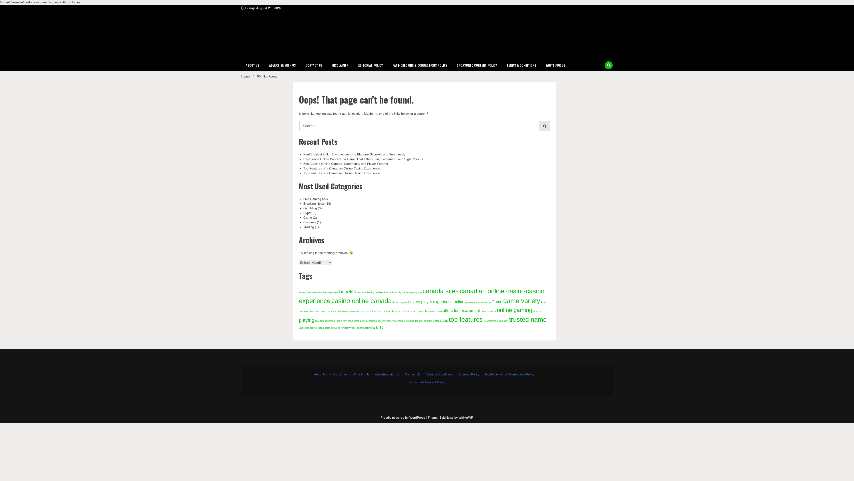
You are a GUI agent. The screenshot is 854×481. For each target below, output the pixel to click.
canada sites (441, 291)
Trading (308, 227)
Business (309, 222)
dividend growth (401, 302)
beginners (333, 292)
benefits (347, 291)
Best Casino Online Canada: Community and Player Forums (345, 163)
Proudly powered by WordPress (403, 417)
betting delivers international (382, 292)
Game (307, 217)
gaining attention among (478, 302)
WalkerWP (466, 417)
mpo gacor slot (356, 311)
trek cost (503, 321)
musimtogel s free (407, 311)
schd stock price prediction (362, 321)
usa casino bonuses (329, 327)
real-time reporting (325, 321)
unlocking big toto (308, 327)
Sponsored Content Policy (477, 65)
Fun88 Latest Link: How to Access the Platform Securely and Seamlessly (354, 154)
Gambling (310, 208)
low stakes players (320, 311)
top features (466, 319)
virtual (344, 327)
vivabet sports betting (360, 327)
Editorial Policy (370, 65)
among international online (313, 292)
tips (445, 320)
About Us (252, 65)
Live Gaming (312, 199)
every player (421, 302)
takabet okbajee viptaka (428, 321)
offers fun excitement (461, 310)
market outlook (339, 311)
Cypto (307, 213)
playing (306, 320)
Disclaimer (340, 65)
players (537, 311)
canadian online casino (492, 291)
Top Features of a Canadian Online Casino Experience (341, 168)
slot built (410, 321)
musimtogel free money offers (381, 311)
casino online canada (361, 300)
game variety (521, 300)
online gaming (514, 310)
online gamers (488, 311)
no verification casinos (430, 311)
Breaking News (313, 203)
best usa (361, 292)
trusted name (528, 319)
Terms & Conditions (521, 65)
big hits (401, 292)
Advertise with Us (282, 65)
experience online (448, 302)
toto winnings (491, 321)
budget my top (414, 292)
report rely (341, 321)
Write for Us (555, 65)
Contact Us (314, 65)
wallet (378, 327)
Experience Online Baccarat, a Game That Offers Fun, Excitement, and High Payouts (363, 159)
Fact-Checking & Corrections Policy (420, 65)
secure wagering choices (391, 321)
